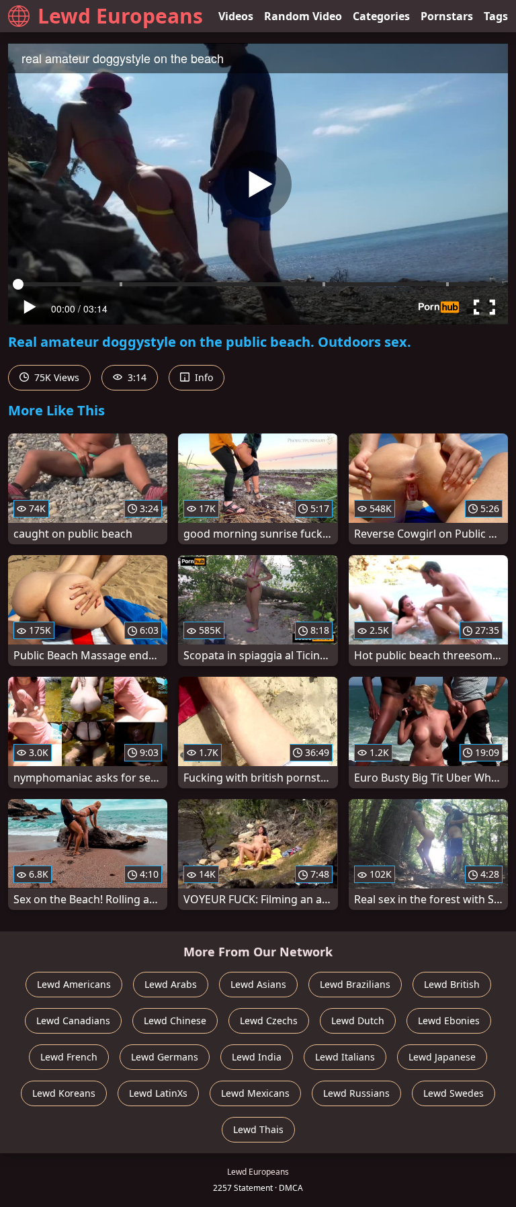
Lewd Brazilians (355, 984)
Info (202, 377)
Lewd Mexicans (255, 1093)
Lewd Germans (164, 1056)
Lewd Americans (74, 984)
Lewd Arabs (170, 984)
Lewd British (452, 984)
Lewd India (257, 1056)
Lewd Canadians (73, 1020)
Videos (235, 16)
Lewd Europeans (120, 16)
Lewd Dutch (357, 1020)
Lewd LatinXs (158, 1093)
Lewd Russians (356, 1093)
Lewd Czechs (269, 1020)
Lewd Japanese (442, 1056)
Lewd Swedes (453, 1093)
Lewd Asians (258, 984)
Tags (496, 16)
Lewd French (68, 1056)
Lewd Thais (258, 1129)
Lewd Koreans (63, 1093)
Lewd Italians (345, 1056)
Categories (381, 16)
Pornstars (447, 16)
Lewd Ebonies (449, 1020)
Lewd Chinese (175, 1020)
